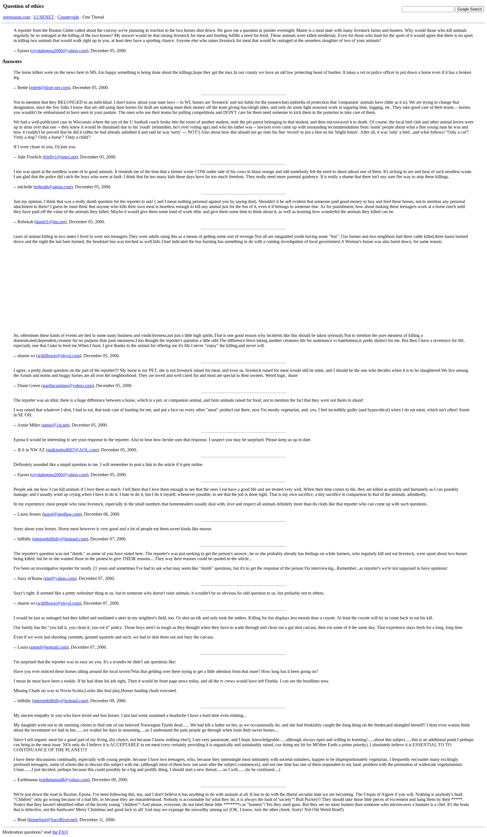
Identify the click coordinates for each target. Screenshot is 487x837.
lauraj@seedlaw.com (61, 514)
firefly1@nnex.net (60, 156)
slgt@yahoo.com (60, 578)
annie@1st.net (55, 425)
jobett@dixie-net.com (49, 87)
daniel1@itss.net (50, 221)
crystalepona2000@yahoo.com (59, 50)
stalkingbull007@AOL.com (72, 449)
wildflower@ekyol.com (58, 355)
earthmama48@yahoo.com (64, 779)
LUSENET (44, 17)
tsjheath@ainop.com (53, 186)
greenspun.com (16, 17)
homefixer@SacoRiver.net (52, 819)
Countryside (68, 17)
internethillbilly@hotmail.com (60, 538)
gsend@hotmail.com (48, 647)
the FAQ (60, 832)
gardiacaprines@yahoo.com (67, 385)
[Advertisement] (243, 288)
